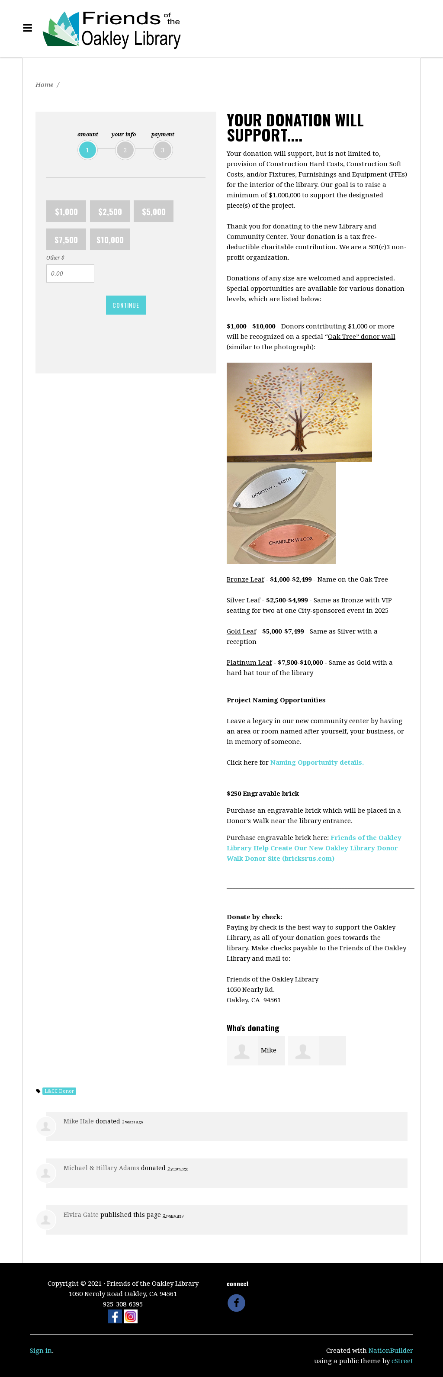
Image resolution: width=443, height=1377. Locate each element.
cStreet (402, 1361)
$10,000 (110, 239)
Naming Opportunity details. (317, 762)
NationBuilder (391, 1350)
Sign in (41, 1350)
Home (44, 85)
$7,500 (66, 239)
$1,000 (66, 211)
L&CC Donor (59, 1091)
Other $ (55, 258)
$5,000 (154, 211)
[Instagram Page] (131, 1316)
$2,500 (110, 211)
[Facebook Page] (115, 1316)
